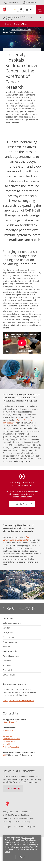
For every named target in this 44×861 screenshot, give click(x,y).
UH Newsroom (9, 741)
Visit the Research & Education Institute (19, 18)
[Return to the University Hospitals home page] (4, 9)
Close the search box (34, 10)
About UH (7, 744)
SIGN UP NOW (11, 788)
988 (4, 755)
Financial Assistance (11, 738)
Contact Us (7, 736)
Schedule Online (31, 2)
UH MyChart (21, 10)
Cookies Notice (10, 842)
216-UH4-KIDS (9, 730)
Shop (26, 10)
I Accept (22, 857)
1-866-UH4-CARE (19, 609)
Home (4, 30)
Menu (40, 11)
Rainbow (14, 10)
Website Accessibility (11, 747)
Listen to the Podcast (21, 504)
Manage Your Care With (18, 700)
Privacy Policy (24, 840)
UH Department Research (21, 30)
